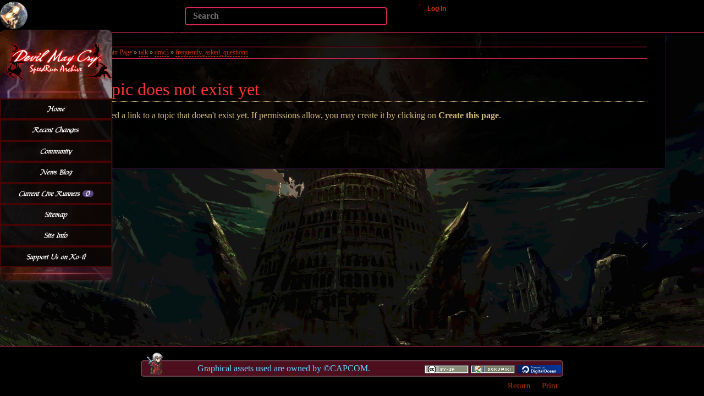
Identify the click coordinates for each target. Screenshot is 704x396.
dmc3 (162, 52)
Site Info (56, 235)
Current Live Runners (54, 193)
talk (143, 52)
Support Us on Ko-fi (56, 257)
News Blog (56, 172)
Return (519, 385)
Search (179, 32)
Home (56, 109)
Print (550, 385)
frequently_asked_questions (211, 52)
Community (56, 151)
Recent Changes (56, 130)
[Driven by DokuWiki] (493, 368)
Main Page (118, 52)
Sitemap (56, 214)
